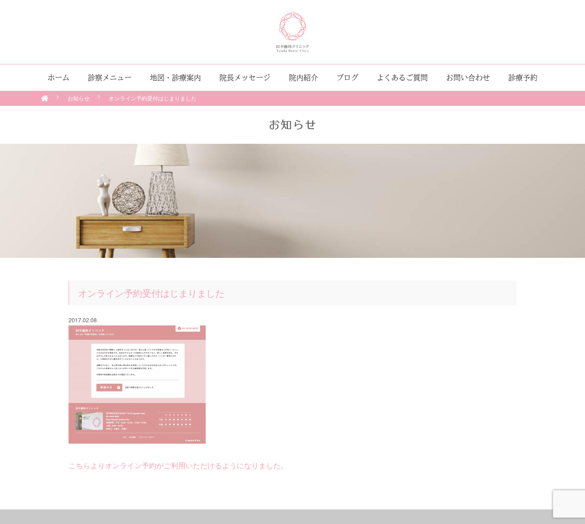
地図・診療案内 (175, 77)
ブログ (347, 77)
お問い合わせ (468, 77)
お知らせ (79, 98)
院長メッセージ (245, 77)
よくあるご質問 (402, 77)
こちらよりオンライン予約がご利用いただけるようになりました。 (178, 465)
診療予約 (522, 77)
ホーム (58, 77)
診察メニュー (110, 77)
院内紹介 (303, 77)
